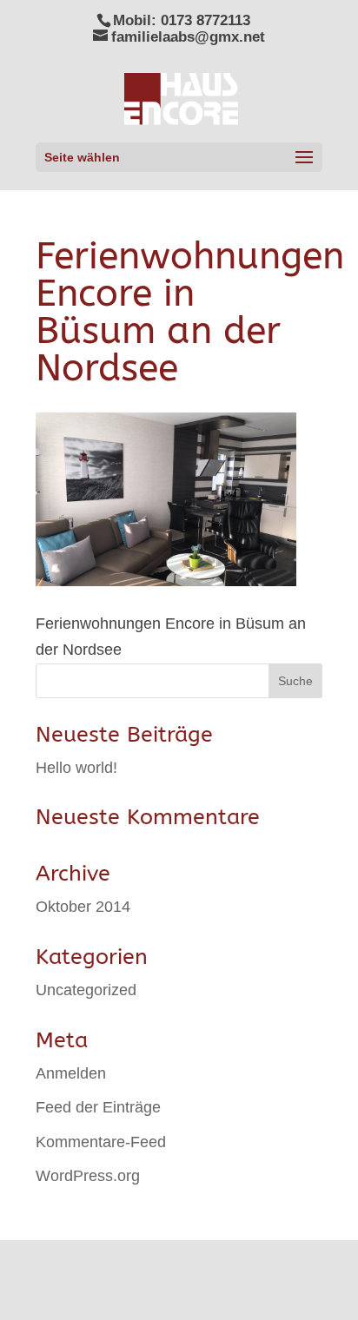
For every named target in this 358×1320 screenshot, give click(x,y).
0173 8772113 (205, 20)
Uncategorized (86, 990)
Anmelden (71, 1073)
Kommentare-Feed (101, 1142)
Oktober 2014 (83, 906)
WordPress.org (88, 1176)
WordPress (179, 1293)
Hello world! (76, 767)
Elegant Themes (177, 1266)
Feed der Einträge (98, 1107)
